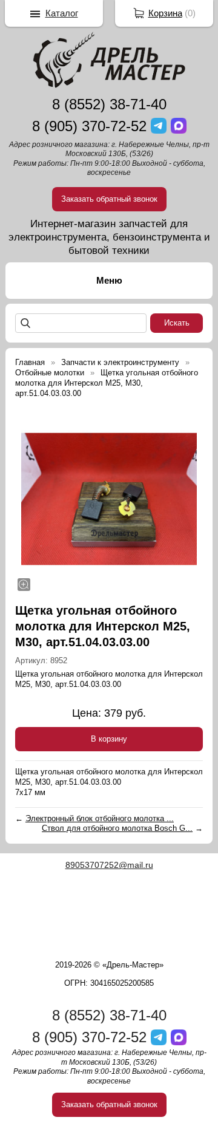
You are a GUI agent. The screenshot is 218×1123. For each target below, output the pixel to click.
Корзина (165, 13)
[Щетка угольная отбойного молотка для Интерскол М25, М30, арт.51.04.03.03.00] (109, 499)
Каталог (61, 13)
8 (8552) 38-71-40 (109, 104)
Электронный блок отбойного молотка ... (99, 818)
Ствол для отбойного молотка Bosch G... (117, 828)
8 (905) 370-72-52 (89, 126)
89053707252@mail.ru (109, 865)
